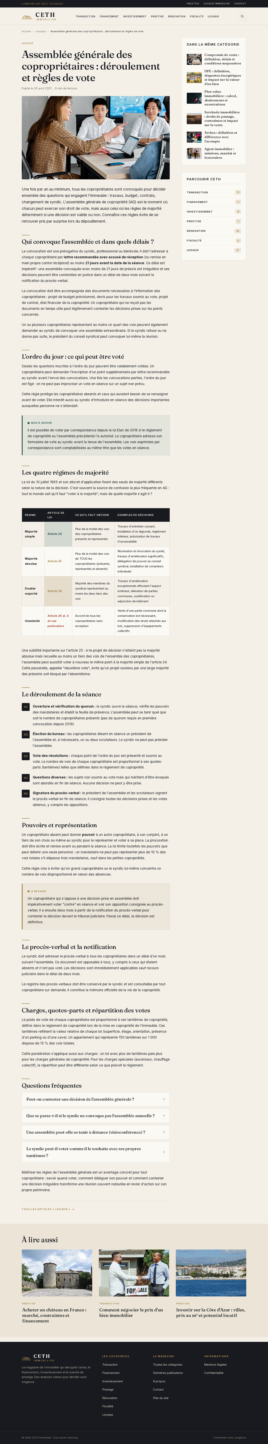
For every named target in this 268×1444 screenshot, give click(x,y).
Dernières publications (168, 1373)
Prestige (193, 3)
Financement (109, 16)
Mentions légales (215, 1364)
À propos (159, 1381)
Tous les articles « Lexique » (46, 1209)
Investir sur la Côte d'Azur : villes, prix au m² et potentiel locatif (210, 1312)
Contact (240, 3)
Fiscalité (196, 16)
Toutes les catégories (167, 1364)
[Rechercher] (242, 16)
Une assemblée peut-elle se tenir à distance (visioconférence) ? (85, 1132)
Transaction (85, 16)
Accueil (26, 31)
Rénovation (177, 16)
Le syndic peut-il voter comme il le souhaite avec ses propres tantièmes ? (83, 1152)
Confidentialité (213, 1373)
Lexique (213, 16)
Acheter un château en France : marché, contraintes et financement (54, 1315)
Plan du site (161, 1398)
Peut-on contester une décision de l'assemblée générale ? (80, 1099)
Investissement (135, 16)
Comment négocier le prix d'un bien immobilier (131, 1312)
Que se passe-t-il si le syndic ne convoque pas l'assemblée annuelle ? (90, 1115)
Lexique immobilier (217, 3)
